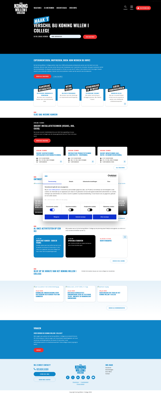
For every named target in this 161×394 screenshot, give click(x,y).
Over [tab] (108, 181)
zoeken (125, 9)
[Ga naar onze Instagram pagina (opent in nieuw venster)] (83, 377)
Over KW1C (73, 8)
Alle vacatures (120, 167)
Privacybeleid (80, 384)
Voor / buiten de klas (57, 36)
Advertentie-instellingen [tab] (90, 181)
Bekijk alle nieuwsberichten (117, 308)
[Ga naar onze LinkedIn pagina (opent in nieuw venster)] (78, 377)
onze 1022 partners (55, 189)
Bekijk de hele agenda (119, 261)
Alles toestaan (104, 217)
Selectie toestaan (81, 217)
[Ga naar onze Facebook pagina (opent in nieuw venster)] (68, 377)
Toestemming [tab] (52, 181)
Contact (38, 350)
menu (131, 9)
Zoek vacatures (90, 37)
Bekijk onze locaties (44, 379)
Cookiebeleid (84, 382)
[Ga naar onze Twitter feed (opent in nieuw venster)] (73, 377)
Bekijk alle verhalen (119, 218)
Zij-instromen (49, 8)
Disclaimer (76, 382)
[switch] (70, 210)
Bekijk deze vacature (42, 140)
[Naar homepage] (21, 8)
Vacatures (37, 8)
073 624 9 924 (42, 369)
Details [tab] (71, 181)
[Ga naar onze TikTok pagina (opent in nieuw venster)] (88, 377)
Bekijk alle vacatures (42, 76)
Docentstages (62, 8)
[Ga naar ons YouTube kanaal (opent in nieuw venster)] (93, 377)
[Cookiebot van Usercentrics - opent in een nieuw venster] (109, 176)
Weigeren (56, 217)
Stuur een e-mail (44, 374)
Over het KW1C (58, 76)
